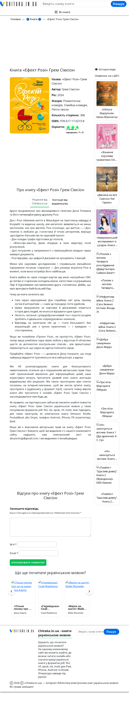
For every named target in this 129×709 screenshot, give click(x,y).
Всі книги (64, 12)
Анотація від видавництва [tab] (60, 201)
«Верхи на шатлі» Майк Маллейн (22, 607)
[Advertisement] (66, 46)
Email (14, 553)
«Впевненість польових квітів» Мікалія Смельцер (49, 607)
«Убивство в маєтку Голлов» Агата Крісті (77, 607)
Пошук (118, 4)
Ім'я (13, 544)
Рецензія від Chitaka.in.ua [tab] (39, 201)
